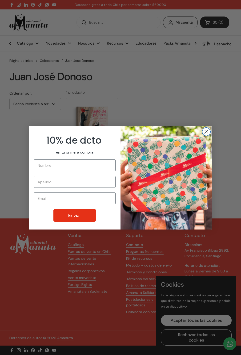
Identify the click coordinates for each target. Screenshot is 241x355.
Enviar (74, 215)
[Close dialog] (206, 132)
